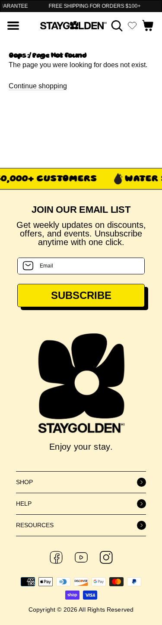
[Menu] (13, 25)
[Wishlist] (132, 25)
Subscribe (81, 295)
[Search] (116, 25)
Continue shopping (38, 86)
